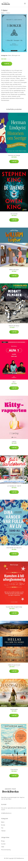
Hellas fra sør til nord (14, 665)
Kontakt (3, 844)
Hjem (2, 13)
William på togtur (14, 269)
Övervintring (14, 769)
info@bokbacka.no (6, 813)
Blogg (3, 841)
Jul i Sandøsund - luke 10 (14, 486)
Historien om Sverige (14, 155)
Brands (3, 825)
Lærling (14, 441)
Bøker (10, 55)
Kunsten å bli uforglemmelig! (14, 607)
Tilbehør (3, 831)
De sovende (14, 214)
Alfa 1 (14, 382)
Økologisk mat (16, 55)
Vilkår (2, 847)
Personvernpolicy (6, 849)
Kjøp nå (6, 63)
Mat (2, 828)
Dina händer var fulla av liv (14, 547)
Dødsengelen (14, 709)
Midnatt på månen (14, 326)
